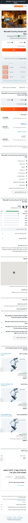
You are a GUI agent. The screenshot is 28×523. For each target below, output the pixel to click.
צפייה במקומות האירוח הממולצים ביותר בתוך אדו (6, 415)
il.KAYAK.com (20, 517)
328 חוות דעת (10, 36)
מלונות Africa (9, 517)
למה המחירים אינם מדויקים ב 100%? (17, 509)
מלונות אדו (9, 518)
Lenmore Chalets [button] (23, 373)
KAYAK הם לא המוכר (21, 504)
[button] (1, 2)
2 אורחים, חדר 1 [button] (21, 46)
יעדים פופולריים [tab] (9, 477)
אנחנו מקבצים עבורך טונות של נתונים (17, 507)
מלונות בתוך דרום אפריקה (17, 518)
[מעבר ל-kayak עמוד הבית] (18, 6)
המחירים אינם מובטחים (21, 500)
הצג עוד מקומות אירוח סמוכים (6, 354)
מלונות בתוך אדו (20, 485)
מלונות (15, 517)
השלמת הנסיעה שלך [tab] (20, 477)
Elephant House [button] (23, 434)
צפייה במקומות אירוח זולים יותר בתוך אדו (7, 384)
